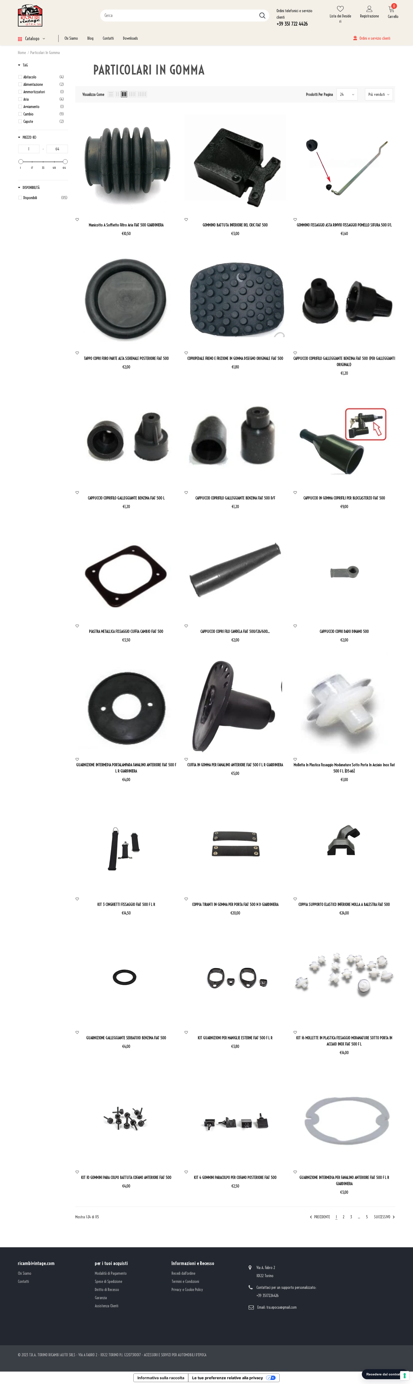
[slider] (20, 161)
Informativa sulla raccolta (160, 1377)
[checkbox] (43, 77)
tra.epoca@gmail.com (281, 1307)
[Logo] (55, 15)
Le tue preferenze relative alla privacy (227, 1377)
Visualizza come (93, 94)
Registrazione (369, 16)
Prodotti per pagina (319, 94)
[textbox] (28, 149)
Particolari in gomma (45, 52)
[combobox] (178, 16)
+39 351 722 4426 (292, 24)
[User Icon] (369, 8)
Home (22, 52)
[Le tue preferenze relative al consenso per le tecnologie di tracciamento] (404, 1375)
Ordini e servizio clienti (374, 38)
